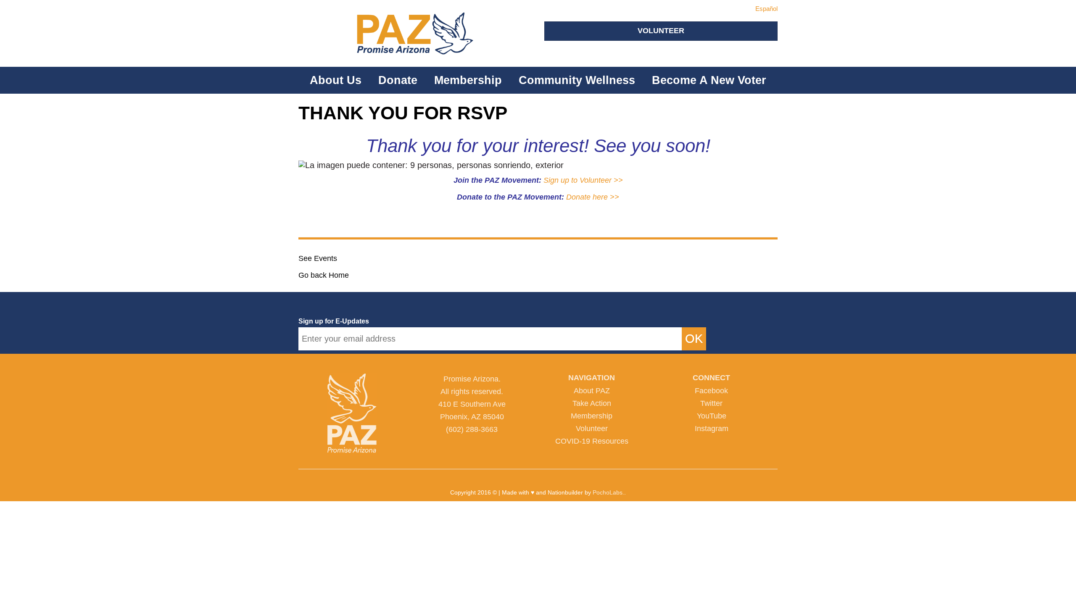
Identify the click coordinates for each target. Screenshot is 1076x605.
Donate (397, 80)
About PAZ (592, 391)
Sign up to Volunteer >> (583, 180)
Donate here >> (592, 197)
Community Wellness (577, 80)
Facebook (711, 391)
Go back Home (323, 275)
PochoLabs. (608, 492)
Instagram (711, 428)
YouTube (711, 416)
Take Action (591, 403)
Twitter (711, 403)
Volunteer (592, 428)
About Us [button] (335, 80)
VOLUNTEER (661, 30)
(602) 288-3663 (472, 429)
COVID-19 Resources (591, 441)
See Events (317, 258)
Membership (468, 80)
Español (766, 8)
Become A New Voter (709, 80)
